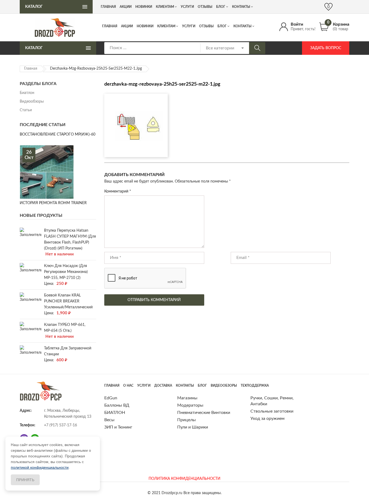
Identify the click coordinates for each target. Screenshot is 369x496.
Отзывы (206, 26)
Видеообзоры (32, 101)
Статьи (26, 110)
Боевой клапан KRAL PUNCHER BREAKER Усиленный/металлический (68, 301)
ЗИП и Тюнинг (118, 427)
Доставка (163, 385)
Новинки (145, 26)
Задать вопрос (325, 48)
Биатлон (27, 93)
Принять (25, 480)
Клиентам (166, 26)
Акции (127, 26)
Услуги (188, 26)
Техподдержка (255, 385)
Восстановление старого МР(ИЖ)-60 (57, 134)
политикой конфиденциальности (40, 467)
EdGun (110, 398)
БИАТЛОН (114, 412)
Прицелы (186, 420)
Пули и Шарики (192, 427)
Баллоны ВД (116, 405)
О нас (128, 385)
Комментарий (117, 191)
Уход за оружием (267, 418)
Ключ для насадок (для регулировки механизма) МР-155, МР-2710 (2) (66, 272)
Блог (222, 26)
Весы (109, 420)
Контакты (242, 26)
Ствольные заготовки (271, 411)
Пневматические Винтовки (203, 412)
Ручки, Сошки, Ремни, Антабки (272, 401)
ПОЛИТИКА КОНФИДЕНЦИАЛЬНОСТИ (184, 479)
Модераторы (190, 405)
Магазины (187, 398)
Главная (109, 26)
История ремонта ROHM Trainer (53, 203)
